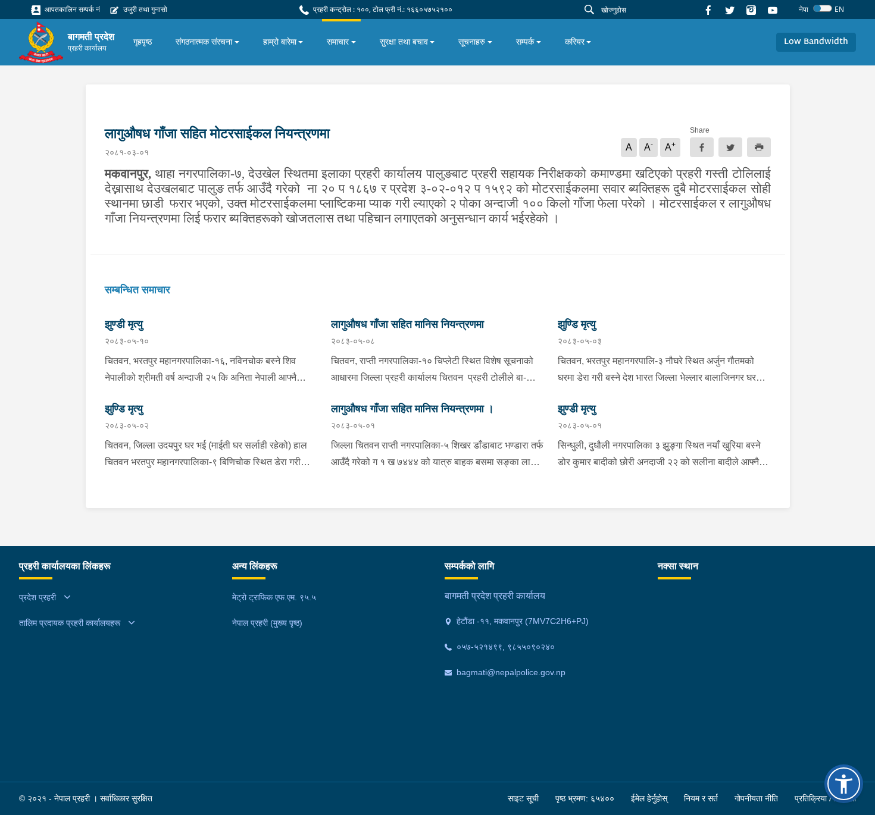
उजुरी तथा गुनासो (144, 9)
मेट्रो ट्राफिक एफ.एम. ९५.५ (274, 597)
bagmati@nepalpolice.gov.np (509, 672)
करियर (575, 41)
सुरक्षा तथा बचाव (404, 41)
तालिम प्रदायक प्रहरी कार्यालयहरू (69, 623)
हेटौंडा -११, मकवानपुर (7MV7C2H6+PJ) (521, 621)
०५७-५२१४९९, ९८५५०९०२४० (504, 646)
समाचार (338, 41)
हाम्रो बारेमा (279, 41)
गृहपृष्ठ (142, 41)
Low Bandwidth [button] (816, 42)
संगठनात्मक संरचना (204, 41)
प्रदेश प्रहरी (37, 597)
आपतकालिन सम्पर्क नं (71, 9)
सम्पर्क (525, 41)
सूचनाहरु (471, 41)
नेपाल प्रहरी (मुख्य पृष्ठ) (267, 623)
